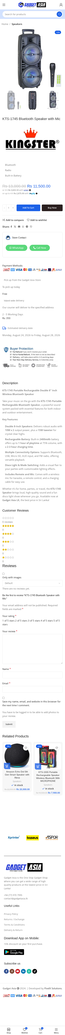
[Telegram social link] (27, 227)
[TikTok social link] (34, 971)
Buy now (52, 207)
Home (5, 24)
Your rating (9, 616)
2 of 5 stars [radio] (21, 620)
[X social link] (15, 227)
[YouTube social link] (17, 971)
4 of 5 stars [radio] (47, 620)
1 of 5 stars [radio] (8, 620)
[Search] (59, 14)
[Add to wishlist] (26, 748)
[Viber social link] (31, 227)
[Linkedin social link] (23, 971)
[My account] (61, 5)
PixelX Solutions (53, 988)
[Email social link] (19, 227)
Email (6, 683)
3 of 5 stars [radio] (34, 620)
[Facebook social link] (11, 227)
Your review (9, 631)
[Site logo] (32, 4)
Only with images (11, 577)
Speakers (17, 24)
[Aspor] (51, 838)
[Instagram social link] (12, 971)
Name (6, 669)
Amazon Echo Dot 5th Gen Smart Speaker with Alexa (17, 775)
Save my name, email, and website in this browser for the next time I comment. (31, 703)
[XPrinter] (13, 838)
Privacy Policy (11, 913)
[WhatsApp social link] (23, 227)
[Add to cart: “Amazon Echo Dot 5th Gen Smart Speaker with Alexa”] (7, 766)
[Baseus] (32, 838)
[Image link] (14, 951)
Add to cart (28, 207)
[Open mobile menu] (4, 5)
